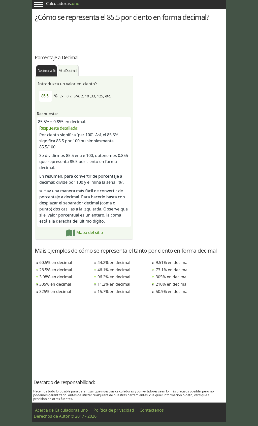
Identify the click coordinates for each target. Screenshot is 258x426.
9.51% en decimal (172, 262)
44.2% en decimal (114, 262)
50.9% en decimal (172, 291)
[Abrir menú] (39, 4)
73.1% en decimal (172, 270)
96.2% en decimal (114, 277)
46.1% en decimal (114, 270)
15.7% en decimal (114, 291)
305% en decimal (55, 284)
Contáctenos (152, 410)
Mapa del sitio (89, 232)
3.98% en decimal (55, 277)
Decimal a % (46, 70)
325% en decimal (55, 291)
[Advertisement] (129, 37)
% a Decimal (68, 70)
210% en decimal (171, 284)
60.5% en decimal (55, 262)
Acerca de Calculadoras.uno (61, 410)
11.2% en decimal (114, 284)
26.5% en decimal (55, 270)
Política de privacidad (113, 410)
